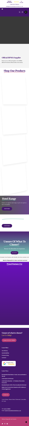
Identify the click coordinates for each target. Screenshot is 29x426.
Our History (5, 350)
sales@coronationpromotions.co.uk (14, 6)
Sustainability (5, 353)
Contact (4, 357)
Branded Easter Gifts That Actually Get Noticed (14, 385)
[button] (25, 12)
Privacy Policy (5, 355)
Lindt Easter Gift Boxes (7, 378)
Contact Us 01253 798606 (9, 340)
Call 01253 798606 (14, 4)
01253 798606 (7, 408)
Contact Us (5, 394)
